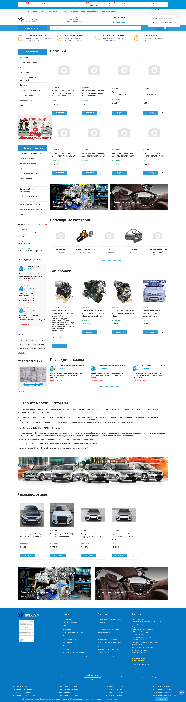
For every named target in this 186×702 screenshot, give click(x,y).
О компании (33, 11)
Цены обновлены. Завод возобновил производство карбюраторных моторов (31, 234)
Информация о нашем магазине (109, 619)
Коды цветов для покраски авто (30, 197)
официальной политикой (92, 677)
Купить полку (23, 348)
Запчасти (66, 649)
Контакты (74, 11)
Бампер (27, 344)
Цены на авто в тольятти (30, 204)
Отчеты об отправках (28, 158)
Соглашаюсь (162, 699)
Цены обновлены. (24, 243)
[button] (98, 260)
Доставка (53, 11)
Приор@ (33, 348)
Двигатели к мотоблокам (72, 639)
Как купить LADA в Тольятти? (31, 209)
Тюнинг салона (68, 646)
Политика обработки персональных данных (99, 11)
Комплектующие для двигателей (75, 633)
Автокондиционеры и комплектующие (77, 656)
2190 (31, 340)
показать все (22, 352)
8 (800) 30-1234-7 (117, 17)
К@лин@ (41, 344)
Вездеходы (67, 619)
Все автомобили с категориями (27, 190)
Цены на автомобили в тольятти (110, 646)
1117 (20, 340)
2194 (20, 344)
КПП (64, 626)
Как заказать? (75, 19)
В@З (34, 344)
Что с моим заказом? (75, 22)
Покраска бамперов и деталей (109, 656)
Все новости (42, 224)
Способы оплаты (26, 179)
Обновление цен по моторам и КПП (31, 251)
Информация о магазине (29, 163)
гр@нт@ (42, 348)
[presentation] (50, 313)
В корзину (60, 113)
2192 (43, 340)
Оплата (43, 11)
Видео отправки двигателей (31, 153)
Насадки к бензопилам (71, 623)
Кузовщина (67, 629)
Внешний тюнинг (69, 643)
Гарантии (63, 11)
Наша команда (103, 623)
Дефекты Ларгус (104, 653)
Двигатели (67, 636)
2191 (37, 340)
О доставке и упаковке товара (32, 174)
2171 (26, 340)
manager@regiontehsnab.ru (142, 664)
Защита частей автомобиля (73, 653)
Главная (22, 11)
